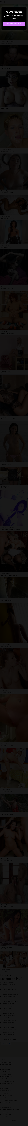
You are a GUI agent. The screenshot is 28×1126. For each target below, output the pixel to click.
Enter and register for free (14, 24)
